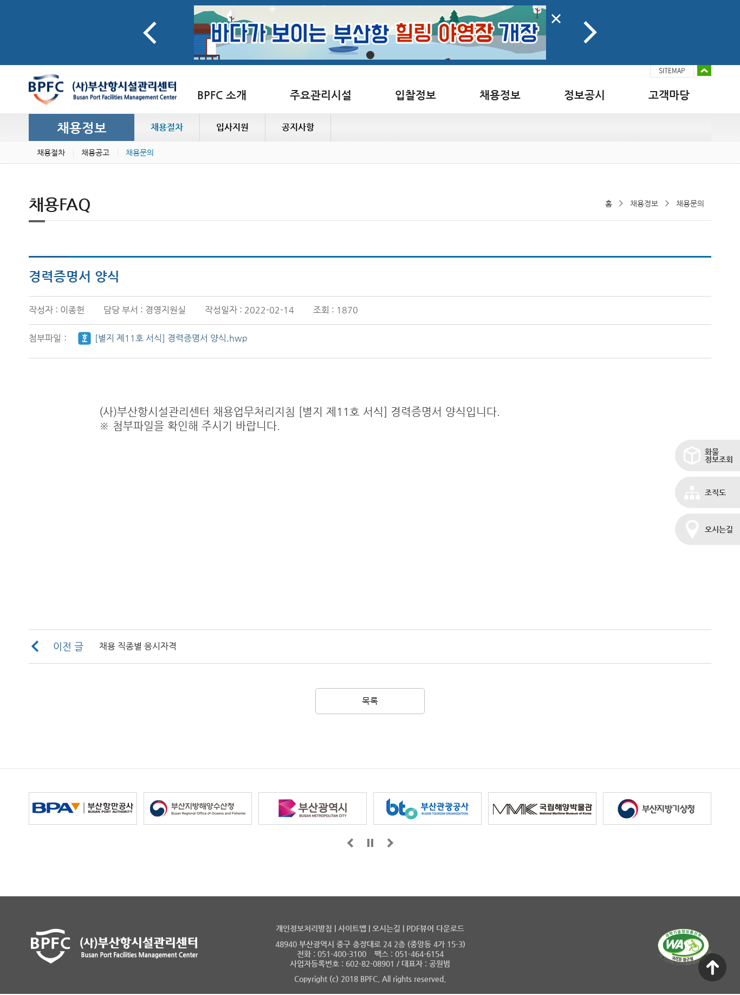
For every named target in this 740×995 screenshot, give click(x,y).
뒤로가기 (390, 843)
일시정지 (370, 843)
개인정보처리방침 (304, 928)
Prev (149, 32)
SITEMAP (672, 70)
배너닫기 (556, 19)
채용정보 (500, 95)
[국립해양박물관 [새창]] (542, 808)
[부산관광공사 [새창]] (427, 808)
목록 (370, 701)
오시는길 (719, 529)
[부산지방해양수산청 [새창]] (198, 808)
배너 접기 (704, 70)
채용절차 (167, 127)
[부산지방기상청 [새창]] (657, 808)
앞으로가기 (350, 843)
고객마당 (669, 95)
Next (590, 32)
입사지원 (232, 127)
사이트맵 (352, 928)
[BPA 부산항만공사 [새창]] (83, 808)
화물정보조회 (719, 455)
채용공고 (95, 152)
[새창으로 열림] (370, 32)
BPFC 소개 (221, 95)
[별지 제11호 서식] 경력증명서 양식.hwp (171, 338)
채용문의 (140, 152)
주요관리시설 (321, 95)
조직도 (715, 492)
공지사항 (298, 127)
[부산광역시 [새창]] (312, 808)
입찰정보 (415, 95)
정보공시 (584, 95)
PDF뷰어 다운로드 (435, 928)
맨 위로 (712, 967)
